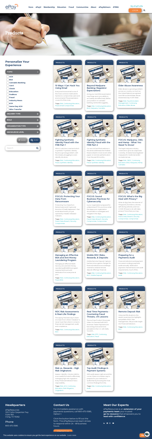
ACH (65, 386)
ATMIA (116, 7)
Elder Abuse (130, 105)
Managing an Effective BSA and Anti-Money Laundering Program (66, 257)
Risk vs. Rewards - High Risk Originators (67, 369)
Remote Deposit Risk (129, 311)
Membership (49, 7)
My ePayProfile (137, 6)
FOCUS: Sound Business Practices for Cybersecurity (98, 199)
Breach (67, 221)
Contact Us (63, 431)
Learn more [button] (71, 435)
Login (135, 10)
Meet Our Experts (116, 405)
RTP (96, 334)
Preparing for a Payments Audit (126, 256)
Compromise (102, 221)
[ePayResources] (12, 6)
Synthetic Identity (66, 162)
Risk (61, 103)
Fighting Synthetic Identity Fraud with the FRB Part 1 (67, 142)
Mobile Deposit (96, 275)
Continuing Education (71, 103)
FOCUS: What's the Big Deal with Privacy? (130, 197)
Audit (120, 275)
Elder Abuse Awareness (130, 85)
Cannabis (101, 108)
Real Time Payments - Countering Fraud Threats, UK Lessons (98, 314)
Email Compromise (67, 105)
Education (61, 7)
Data (62, 221)
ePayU (38, 7)
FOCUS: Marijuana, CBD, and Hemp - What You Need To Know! (130, 142)
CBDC (129, 160)
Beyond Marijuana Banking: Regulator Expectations (97, 88)
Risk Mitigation (68, 388)
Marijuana (94, 108)
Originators (59, 390)
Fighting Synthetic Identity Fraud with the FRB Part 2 (98, 142)
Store (30, 7)
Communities (82, 7)
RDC (88, 275)
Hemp (140, 162)
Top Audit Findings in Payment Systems (97, 369)
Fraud (71, 7)
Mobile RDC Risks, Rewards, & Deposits (97, 256)
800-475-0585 (11, 426)
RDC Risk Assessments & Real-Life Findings (67, 312)
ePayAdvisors (104, 7)
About (93, 7)
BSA (88, 108)
